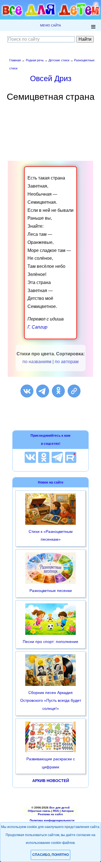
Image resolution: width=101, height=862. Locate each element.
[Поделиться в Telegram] (42, 391)
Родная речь (35, 60)
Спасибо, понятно (50, 855)
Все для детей (59, 807)
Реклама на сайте (50, 814)
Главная (15, 60)
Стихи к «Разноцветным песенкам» (51, 535)
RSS (56, 810)
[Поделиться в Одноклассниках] (58, 391)
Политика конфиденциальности (52, 820)
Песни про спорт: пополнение (50, 641)
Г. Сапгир (37, 327)
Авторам (67, 810)
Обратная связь (39, 810)
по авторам (67, 361)
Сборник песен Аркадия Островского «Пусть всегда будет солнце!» (50, 700)
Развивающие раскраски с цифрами (50, 763)
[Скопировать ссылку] (74, 391)
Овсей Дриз (50, 78)
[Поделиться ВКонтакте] (26, 391)
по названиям (36, 361)
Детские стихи (59, 60)
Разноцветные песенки (50, 590)
